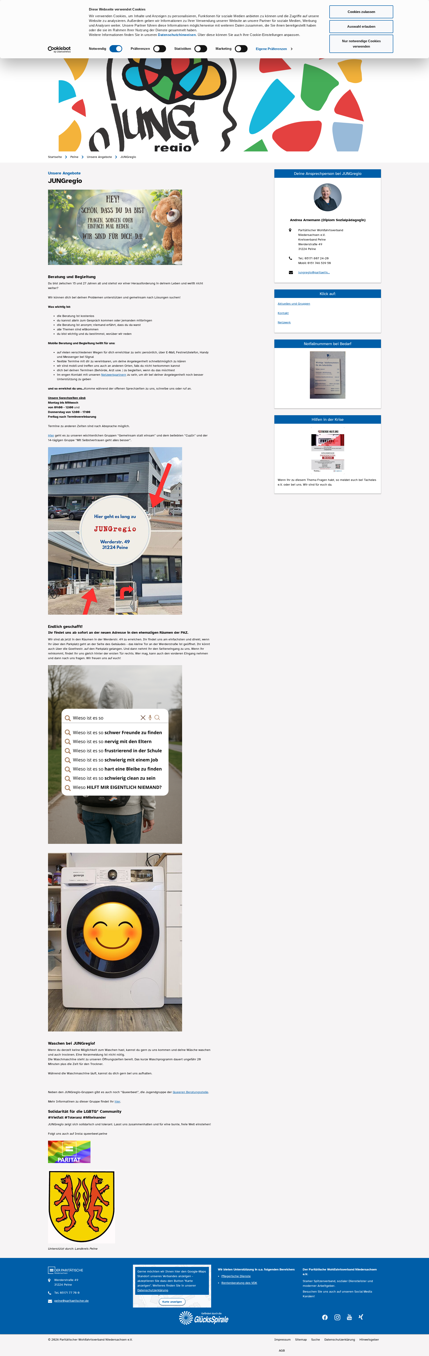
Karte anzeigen (172, 1301)
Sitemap (301, 1339)
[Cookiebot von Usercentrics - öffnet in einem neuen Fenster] (59, 49)
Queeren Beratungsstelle (190, 1092)
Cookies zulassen (361, 12)
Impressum (282, 1339)
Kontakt (283, 313)
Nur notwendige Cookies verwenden (361, 43)
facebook (325, 1316)
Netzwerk (284, 322)
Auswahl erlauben (361, 26)
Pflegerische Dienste (236, 1276)
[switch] (159, 48)
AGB (282, 1350)
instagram (337, 1316)
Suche (315, 1339)
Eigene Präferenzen (271, 49)
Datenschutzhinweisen (177, 35)
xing (361, 1317)
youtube (349, 1317)
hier (117, 1101)
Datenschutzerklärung (152, 1290)
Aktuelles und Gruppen (294, 304)
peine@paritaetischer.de (71, 1301)
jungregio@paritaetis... (314, 272)
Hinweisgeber (369, 1339)
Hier (51, 435)
